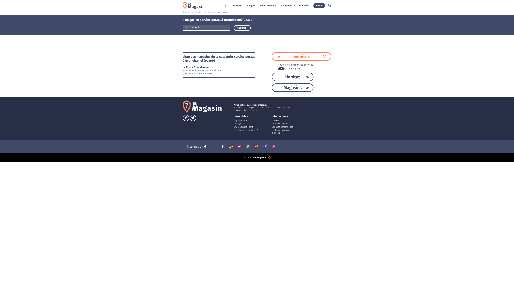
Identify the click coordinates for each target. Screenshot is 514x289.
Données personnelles (282, 127)
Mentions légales (280, 123)
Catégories (286, 5)
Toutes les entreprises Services (295, 64)
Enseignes (238, 123)
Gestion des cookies (281, 130)
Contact (275, 120)
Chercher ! (242, 28)
